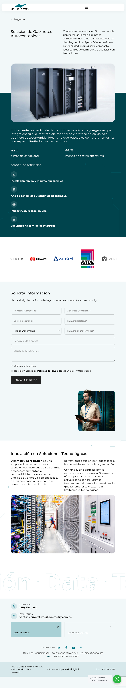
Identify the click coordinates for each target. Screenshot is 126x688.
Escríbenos (26, 614)
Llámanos (25, 604)
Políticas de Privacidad (50, 370)
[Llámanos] (14, 606)
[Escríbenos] (14, 616)
